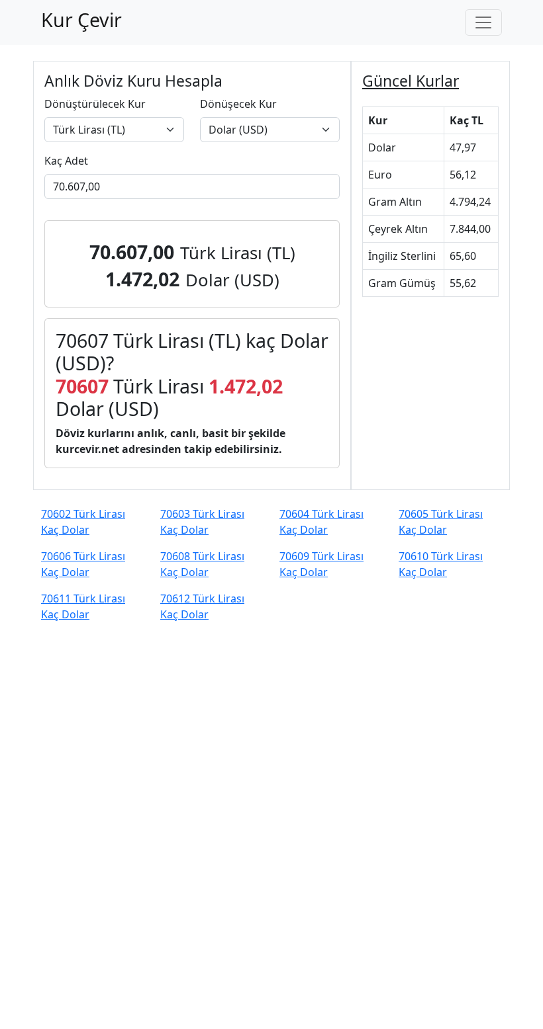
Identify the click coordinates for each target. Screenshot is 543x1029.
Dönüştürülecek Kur (95, 104)
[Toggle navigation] (483, 22)
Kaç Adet (66, 160)
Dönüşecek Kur (238, 104)
